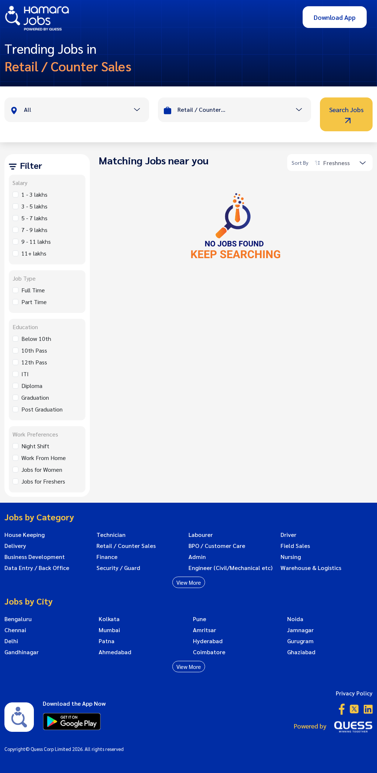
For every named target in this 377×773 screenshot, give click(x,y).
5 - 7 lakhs (34, 218)
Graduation (35, 397)
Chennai (15, 630)
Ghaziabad (301, 652)
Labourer (200, 534)
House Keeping (24, 534)
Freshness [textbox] (336, 163)
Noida (295, 619)
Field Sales (295, 545)
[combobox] (86, 110)
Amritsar (204, 630)
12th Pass (34, 362)
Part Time (34, 302)
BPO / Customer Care (216, 545)
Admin (197, 556)
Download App (335, 17)
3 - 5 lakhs (34, 206)
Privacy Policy (354, 693)
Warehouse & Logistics (311, 567)
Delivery (15, 545)
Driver (288, 534)
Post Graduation (42, 409)
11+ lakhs (33, 253)
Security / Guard (118, 567)
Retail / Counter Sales (126, 545)
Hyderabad (208, 641)
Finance (106, 556)
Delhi (11, 641)
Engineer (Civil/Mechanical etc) (230, 567)
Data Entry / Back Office (36, 567)
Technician (111, 534)
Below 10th (36, 338)
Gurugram (300, 641)
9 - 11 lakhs (36, 241)
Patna (106, 641)
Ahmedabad (115, 652)
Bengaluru (18, 619)
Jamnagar (300, 630)
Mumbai (109, 630)
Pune (199, 619)
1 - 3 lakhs (34, 194)
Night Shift (35, 446)
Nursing (291, 556)
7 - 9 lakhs (34, 230)
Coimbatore (209, 652)
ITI (25, 374)
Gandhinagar (21, 652)
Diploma (31, 385)
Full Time (33, 290)
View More (188, 582)
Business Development (34, 556)
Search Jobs (346, 109)
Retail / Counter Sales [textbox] (201, 109)
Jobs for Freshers (43, 481)
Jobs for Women (41, 469)
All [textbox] (27, 109)
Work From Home (43, 458)
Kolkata (109, 619)
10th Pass (34, 350)
